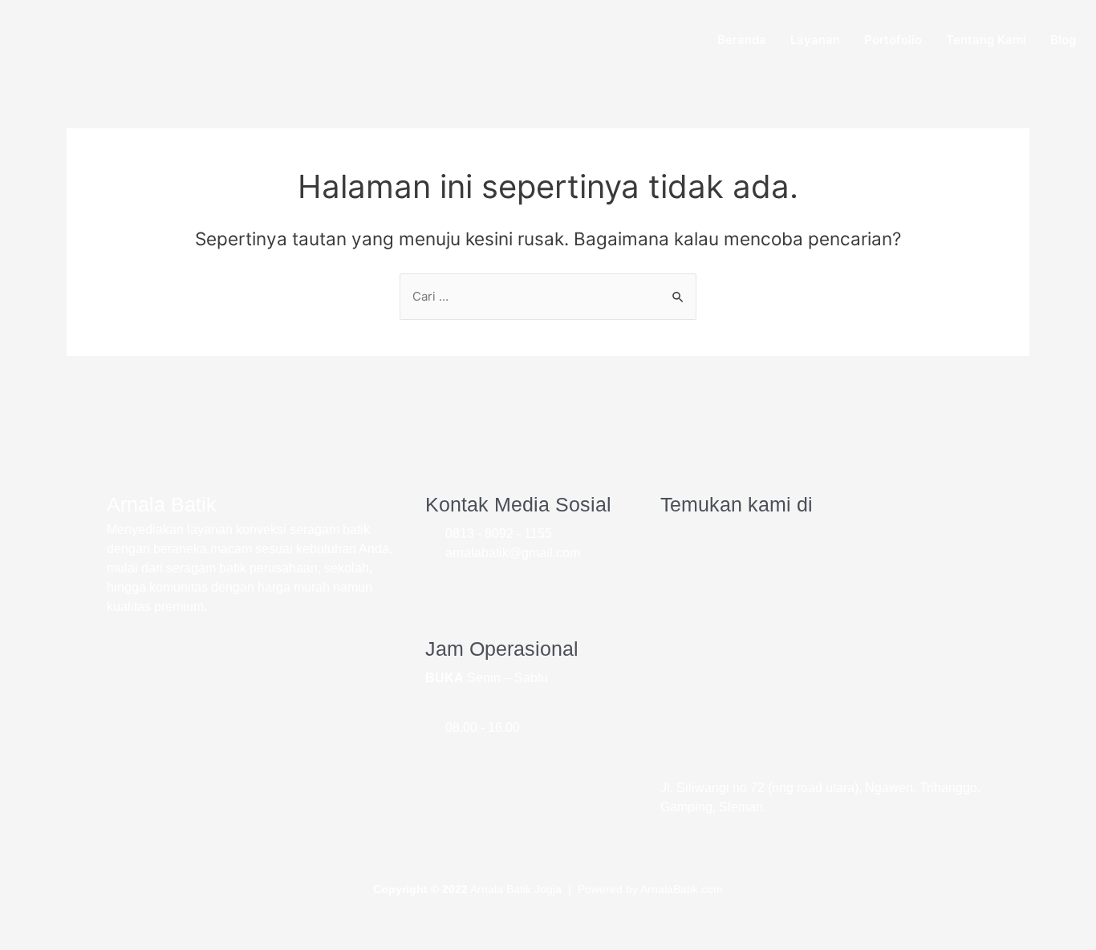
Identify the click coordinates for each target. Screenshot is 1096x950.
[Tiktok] (543, 591)
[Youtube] (445, 591)
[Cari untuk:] (548, 296)
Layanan (815, 39)
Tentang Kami (986, 39)
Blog (1063, 39)
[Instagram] (494, 591)
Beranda (741, 39)
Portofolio (893, 39)
